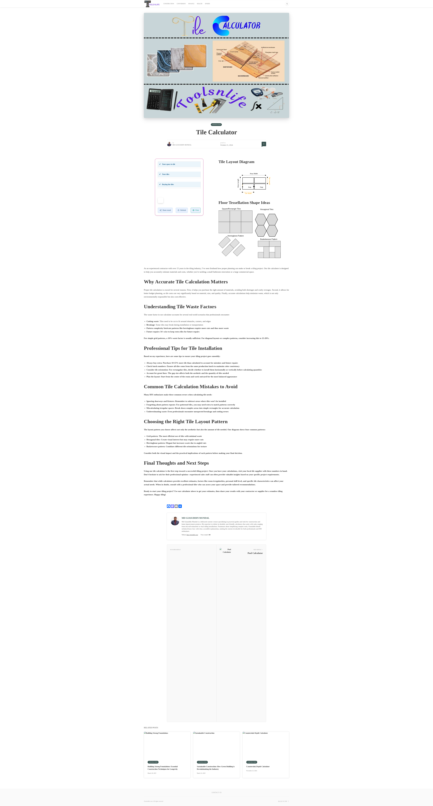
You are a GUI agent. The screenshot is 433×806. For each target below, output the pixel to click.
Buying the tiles (166, 184)
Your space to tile (167, 164)
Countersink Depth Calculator (258, 766)
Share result (166, 210)
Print (197, 210)
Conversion (181, 4)
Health (199, 4)
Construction (168, 4)
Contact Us (216, 792)
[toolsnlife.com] (152, 3)
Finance (191, 4)
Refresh (183, 210)
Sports (207, 4)
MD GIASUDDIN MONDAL (182, 145)
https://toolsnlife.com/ (192, 535)
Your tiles (164, 174)
